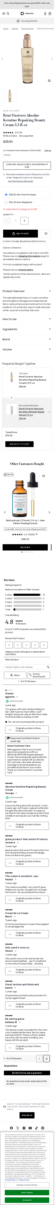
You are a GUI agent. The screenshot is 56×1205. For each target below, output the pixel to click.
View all (47, 150)
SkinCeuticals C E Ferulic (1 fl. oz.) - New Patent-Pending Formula (25, 522)
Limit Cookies (27, 1192)
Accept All (27, 1200)
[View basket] (50, 13)
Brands (15, 28)
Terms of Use (24, 1180)
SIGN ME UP (27, 1115)
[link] (45, 13)
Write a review (10, 135)
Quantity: (8, 214)
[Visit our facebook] (11, 1128)
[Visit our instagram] (24, 1128)
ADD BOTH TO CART (19, 444)
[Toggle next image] (52, 59)
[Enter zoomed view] (49, 80)
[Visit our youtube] (30, 1128)
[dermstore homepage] (27, 13)
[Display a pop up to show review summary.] (36, 534)
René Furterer (27, 28)
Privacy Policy (10, 1180)
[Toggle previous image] (2, 59)
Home (5, 28)
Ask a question (26, 135)
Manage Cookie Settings (27, 1185)
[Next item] (49, 512)
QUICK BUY (25, 547)
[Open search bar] (8, 13)
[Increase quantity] (24, 220)
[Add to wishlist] (46, 234)
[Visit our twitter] (18, 1128)
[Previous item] (5, 512)
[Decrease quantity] (7, 220)
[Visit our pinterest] (43, 1128)
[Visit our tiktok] (36, 1128)
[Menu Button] (3, 13)
